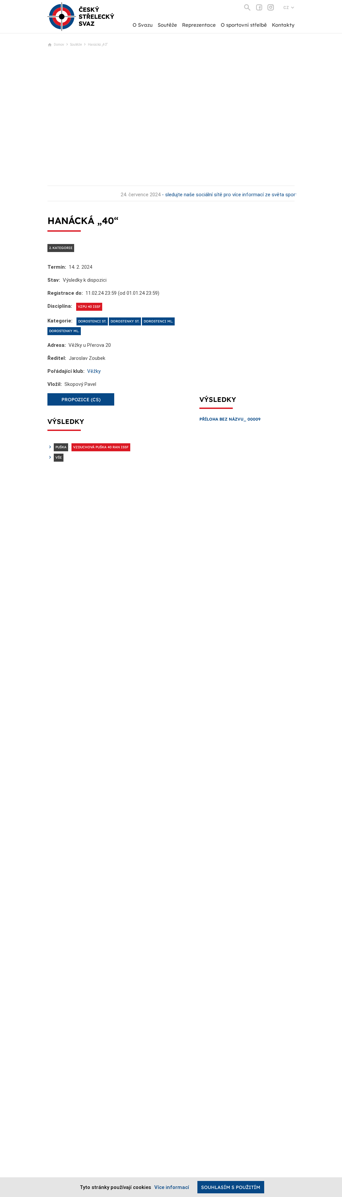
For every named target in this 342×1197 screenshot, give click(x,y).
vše (58, 457)
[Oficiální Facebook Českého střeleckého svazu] (259, 7)
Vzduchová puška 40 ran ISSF (101, 447)
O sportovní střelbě (244, 25)
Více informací (171, 1187)
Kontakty (283, 25)
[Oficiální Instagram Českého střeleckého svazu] (271, 7)
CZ (286, 7)
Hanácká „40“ (98, 44)
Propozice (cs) (81, 400)
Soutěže (167, 25)
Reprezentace (199, 25)
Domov (59, 44)
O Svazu (143, 25)
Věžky (94, 371)
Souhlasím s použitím (230, 1187)
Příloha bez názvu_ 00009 (230, 419)
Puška (60, 447)
